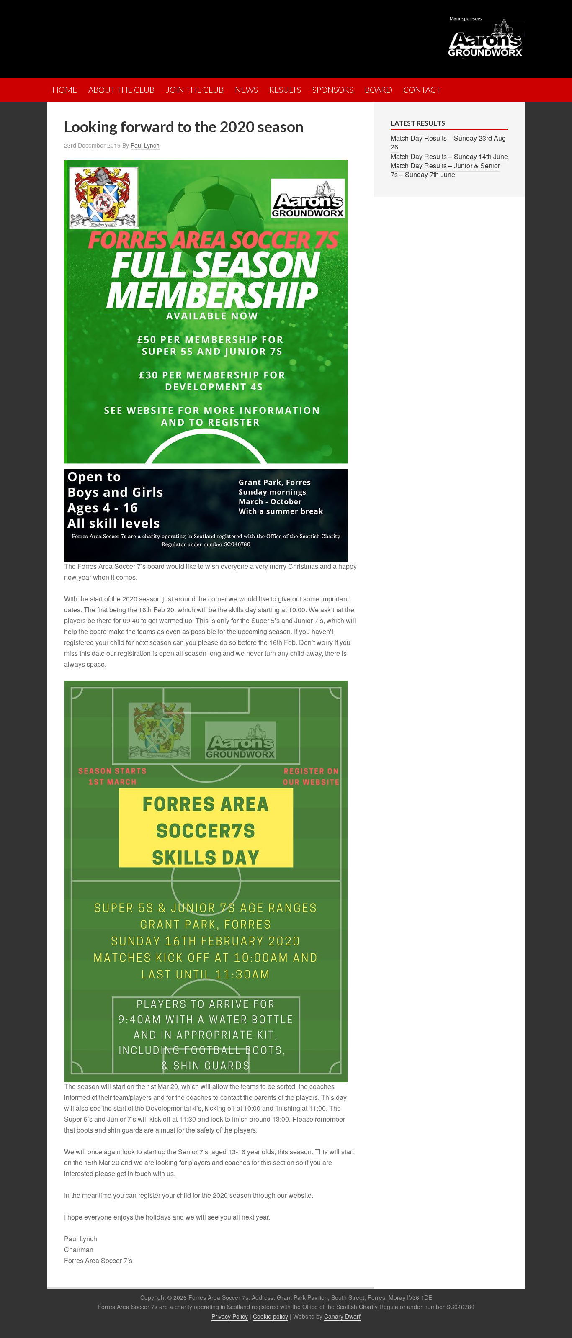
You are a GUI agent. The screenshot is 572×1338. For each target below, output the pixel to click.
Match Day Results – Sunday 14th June (449, 156)
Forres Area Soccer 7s (120, 35)
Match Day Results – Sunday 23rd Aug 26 (448, 142)
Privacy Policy (229, 1316)
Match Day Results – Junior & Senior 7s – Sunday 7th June (445, 170)
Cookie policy (270, 1316)
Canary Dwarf (342, 1316)
